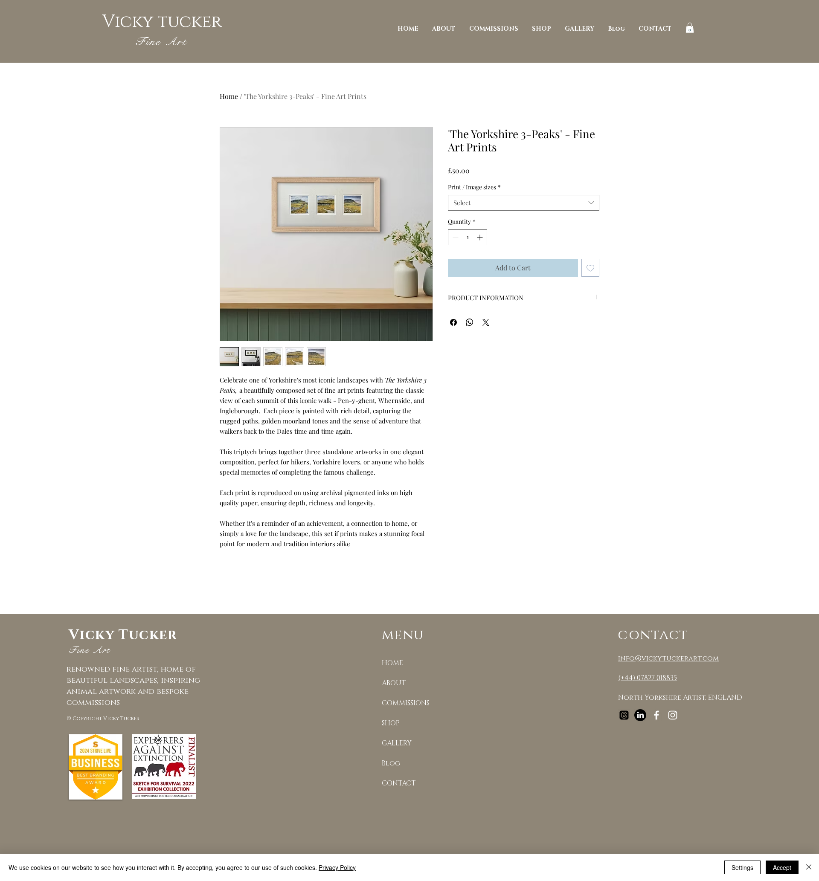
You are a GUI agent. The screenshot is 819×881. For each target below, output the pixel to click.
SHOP (391, 723)
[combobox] (523, 203)
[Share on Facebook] (453, 322)
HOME (392, 663)
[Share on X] (486, 322)
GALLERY (397, 743)
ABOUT (394, 683)
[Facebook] (656, 715)
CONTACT (398, 783)
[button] (689, 28)
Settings (742, 867)
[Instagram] (673, 715)
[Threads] (624, 715)
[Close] (809, 867)
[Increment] (480, 237)
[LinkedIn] (640, 715)
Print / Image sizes (474, 187)
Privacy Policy (337, 867)
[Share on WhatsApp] (470, 322)
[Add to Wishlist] (590, 268)
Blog (391, 763)
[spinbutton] (467, 237)
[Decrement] (454, 237)
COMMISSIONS (406, 703)
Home (229, 96)
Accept (782, 867)
